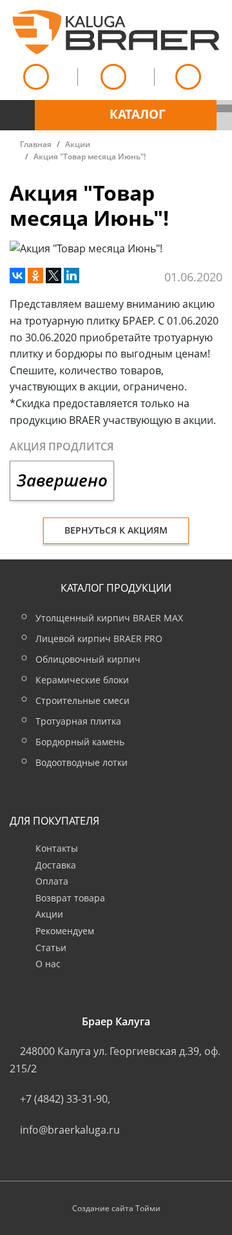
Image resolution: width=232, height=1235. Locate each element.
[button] (126, 115)
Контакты (56, 848)
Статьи (50, 947)
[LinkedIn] (71, 275)
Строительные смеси (82, 700)
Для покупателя (54, 821)
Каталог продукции (116, 588)
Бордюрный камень (79, 742)
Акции (49, 914)
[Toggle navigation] (17, 107)
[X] (53, 275)
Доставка (55, 865)
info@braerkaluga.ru (70, 1130)
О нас (48, 964)
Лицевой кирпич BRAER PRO (98, 638)
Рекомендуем (64, 931)
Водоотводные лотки (81, 762)
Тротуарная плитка (78, 721)
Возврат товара (70, 898)
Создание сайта (102, 1208)
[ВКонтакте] (17, 275)
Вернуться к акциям (116, 530)
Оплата (51, 881)
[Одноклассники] (35, 275)
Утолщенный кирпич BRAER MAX (109, 618)
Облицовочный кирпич (87, 659)
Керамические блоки (82, 680)
